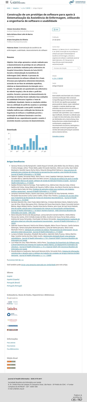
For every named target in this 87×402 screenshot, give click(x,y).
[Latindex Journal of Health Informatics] (12, 310)
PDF (56, 29)
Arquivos (16, 8)
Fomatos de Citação (60, 68)
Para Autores (11, 346)
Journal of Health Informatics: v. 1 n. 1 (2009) (35, 255)
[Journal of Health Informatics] (12, 298)
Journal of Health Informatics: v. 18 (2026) (26, 174)
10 (19, 260)
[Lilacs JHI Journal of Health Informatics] (12, 316)
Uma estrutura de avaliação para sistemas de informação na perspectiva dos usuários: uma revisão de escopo (44, 171)
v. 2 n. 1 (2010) (25, 8)
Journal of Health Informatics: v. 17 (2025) (41, 191)
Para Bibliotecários (13, 349)
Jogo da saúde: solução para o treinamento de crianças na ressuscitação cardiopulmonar (43, 208)
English (9, 276)
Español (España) (13, 279)
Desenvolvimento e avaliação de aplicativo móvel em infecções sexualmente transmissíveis (45, 220)
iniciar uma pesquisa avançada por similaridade (38, 265)
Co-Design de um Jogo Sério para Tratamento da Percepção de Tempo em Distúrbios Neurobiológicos (44, 197)
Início (8, 8)
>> (23, 260)
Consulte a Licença (58, 136)
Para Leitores (11, 343)
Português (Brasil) (13, 283)
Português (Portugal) (14, 286)
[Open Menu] (7, 2)
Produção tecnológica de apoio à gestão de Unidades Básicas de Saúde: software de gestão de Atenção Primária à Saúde (44, 180)
